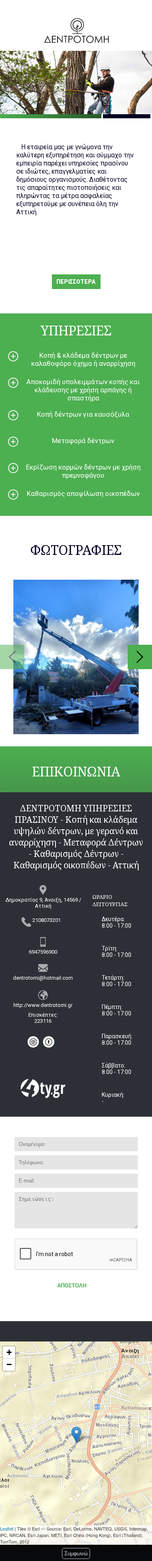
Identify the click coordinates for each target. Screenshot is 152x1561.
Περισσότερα (76, 281)
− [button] (9, 1364)
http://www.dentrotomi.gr (43, 1005)
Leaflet (6, 1528)
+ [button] (9, 1352)
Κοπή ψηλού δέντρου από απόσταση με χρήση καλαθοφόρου (76, 657)
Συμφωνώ (76, 1553)
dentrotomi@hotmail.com (43, 978)
